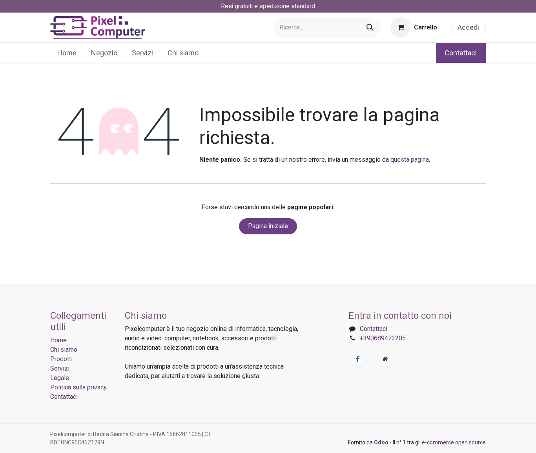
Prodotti (61, 359)
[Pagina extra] (385, 359)
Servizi (59, 368)
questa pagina (409, 159)
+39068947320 (381, 338)
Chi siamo (63, 349)
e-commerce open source (454, 442)
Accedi (468, 27)
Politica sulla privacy (78, 387)
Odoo (382, 442)
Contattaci (461, 53)
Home (58, 340)
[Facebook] (357, 359)
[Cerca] (370, 27)
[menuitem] (67, 52)
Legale (59, 378)
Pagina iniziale (268, 226)
